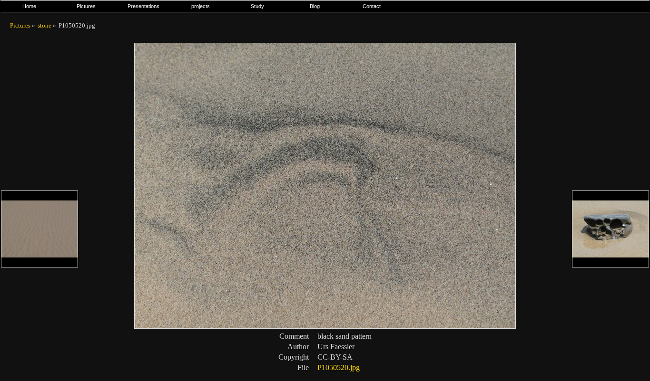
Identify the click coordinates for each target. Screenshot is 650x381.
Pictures (86, 6)
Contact (372, 6)
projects (200, 6)
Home (29, 6)
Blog (315, 6)
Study (257, 6)
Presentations (143, 6)
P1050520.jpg (338, 367)
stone (44, 25)
